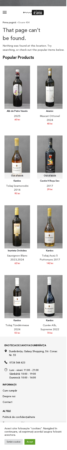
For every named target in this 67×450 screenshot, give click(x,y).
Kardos (17, 180)
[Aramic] (50, 87)
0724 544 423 (17, 362)
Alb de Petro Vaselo (17, 111)
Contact (7, 402)
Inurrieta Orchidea (17, 250)
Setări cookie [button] (14, 441)
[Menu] (8, 12)
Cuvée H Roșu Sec (49, 180)
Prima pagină (9, 22)
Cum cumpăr (10, 390)
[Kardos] (50, 226)
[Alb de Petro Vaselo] (17, 87)
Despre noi (9, 396)
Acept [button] (30, 441)
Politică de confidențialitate (19, 417)
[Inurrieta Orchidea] (17, 226)
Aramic (49, 111)
